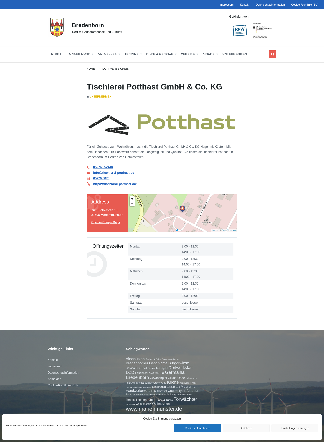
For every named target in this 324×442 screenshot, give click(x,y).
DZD (130, 372)
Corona (130, 368)
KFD (163, 382)
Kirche (173, 382)
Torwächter (185, 399)
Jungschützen (152, 382)
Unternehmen (100, 96)
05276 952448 (103, 167)
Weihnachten (161, 403)
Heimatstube (191, 378)
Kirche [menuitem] (208, 53)
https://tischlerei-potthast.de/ (115, 184)
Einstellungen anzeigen (295, 428)
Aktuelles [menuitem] (107, 53)
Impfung (130, 382)
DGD (139, 368)
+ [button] (132, 199)
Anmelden (54, 379)
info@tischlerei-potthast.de (113, 172)
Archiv (149, 359)
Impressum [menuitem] (227, 4)
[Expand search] (272, 54)
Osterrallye (175, 391)
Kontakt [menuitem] (244, 4)
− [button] (132, 204)
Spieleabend (149, 395)
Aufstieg (157, 359)
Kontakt (53, 360)
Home (91, 68)
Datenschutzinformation (63, 372)
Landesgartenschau (142, 387)
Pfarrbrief (191, 391)
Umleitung (130, 404)
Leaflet (215, 230)
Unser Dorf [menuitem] (79, 53)
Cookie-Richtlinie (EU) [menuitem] (304, 4)
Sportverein (161, 395)
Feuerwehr (141, 372)
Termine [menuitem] (131, 53)
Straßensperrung (184, 395)
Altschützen (135, 359)
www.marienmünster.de (154, 409)
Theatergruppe (145, 399)
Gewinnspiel (158, 378)
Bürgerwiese (178, 363)
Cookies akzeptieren (197, 428)
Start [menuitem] (56, 53)
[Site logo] (57, 35)
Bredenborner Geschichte (146, 363)
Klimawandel (185, 383)
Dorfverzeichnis (115, 68)
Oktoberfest (160, 391)
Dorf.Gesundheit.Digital (155, 368)
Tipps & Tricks (164, 399)
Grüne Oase (176, 378)
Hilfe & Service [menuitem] (159, 53)
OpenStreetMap (229, 230)
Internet (140, 382)
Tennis (130, 399)
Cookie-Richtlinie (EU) (63, 385)
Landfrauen (159, 386)
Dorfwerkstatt (181, 367)
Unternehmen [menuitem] (234, 53)
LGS (178, 387)
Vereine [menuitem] (188, 53)
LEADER (171, 387)
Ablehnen (246, 428)
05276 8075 (101, 178)
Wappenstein (143, 403)
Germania (156, 373)
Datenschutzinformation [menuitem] (270, 4)
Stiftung (171, 394)
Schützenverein (134, 394)
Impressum (55, 366)
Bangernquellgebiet (170, 359)
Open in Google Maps (105, 222)
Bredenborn (88, 25)
